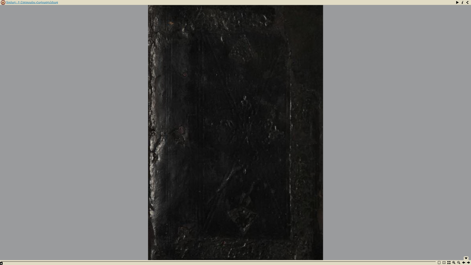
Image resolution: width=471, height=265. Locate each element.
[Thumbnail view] (448, 262)
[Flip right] (468, 262)
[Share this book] (467, 2)
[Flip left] (463, 262)
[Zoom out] (458, 262)
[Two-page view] (444, 262)
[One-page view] (439, 262)
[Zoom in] (453, 262)
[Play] (457, 2)
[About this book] (462, 2)
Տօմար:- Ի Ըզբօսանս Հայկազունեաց (32, 2)
